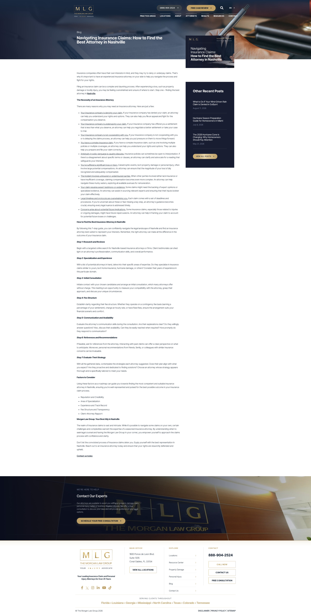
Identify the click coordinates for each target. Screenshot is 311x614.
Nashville (91, 93)
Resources (219, 16)
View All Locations (143, 570)
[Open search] (221, 8)
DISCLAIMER (203, 611)
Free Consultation (222, 580)
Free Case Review (199, 8)
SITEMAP (231, 611)
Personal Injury (175, 576)
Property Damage (176, 569)
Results (205, 16)
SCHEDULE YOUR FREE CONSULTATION (99, 521)
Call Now (222, 564)
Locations (165, 16)
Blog (171, 583)
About (178, 16)
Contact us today (85, 456)
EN (230, 8)
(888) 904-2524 (167, 8)
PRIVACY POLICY (218, 611)
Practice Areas (148, 16)
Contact (233, 16)
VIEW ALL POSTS (203, 156)
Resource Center (176, 562)
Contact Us (173, 590)
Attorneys (191, 16)
